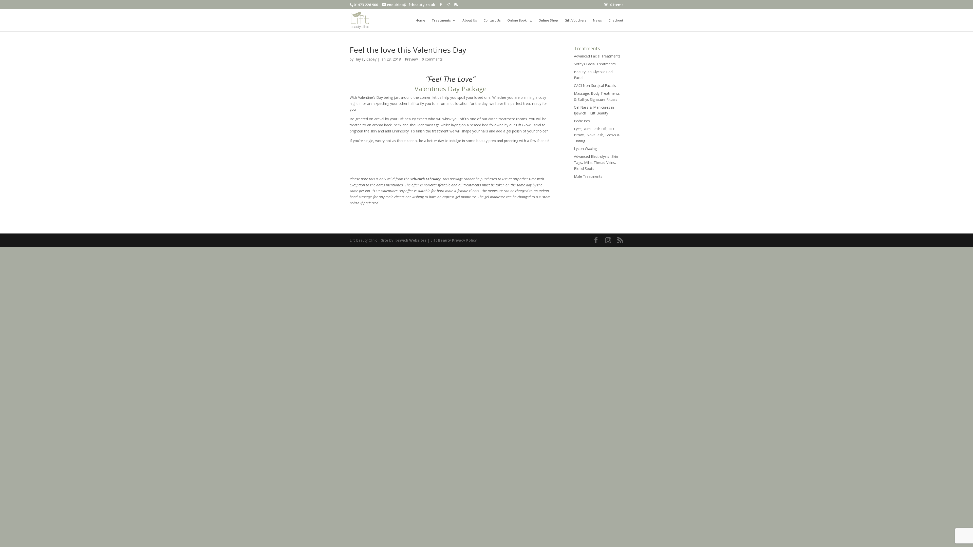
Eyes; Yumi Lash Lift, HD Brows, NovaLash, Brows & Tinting (597, 134)
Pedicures (582, 121)
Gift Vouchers (575, 20)
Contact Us (492, 20)
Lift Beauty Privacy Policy (454, 240)
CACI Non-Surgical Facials (595, 85)
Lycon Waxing (585, 148)
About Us (469, 20)
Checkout (615, 20)
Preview (411, 59)
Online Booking (519, 20)
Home (420, 20)
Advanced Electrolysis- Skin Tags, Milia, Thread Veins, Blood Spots (596, 162)
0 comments (432, 59)
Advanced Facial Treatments (597, 56)
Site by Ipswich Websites (403, 240)
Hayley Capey (365, 59)
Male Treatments (588, 176)
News (597, 20)
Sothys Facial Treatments (595, 64)
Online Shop (548, 20)
